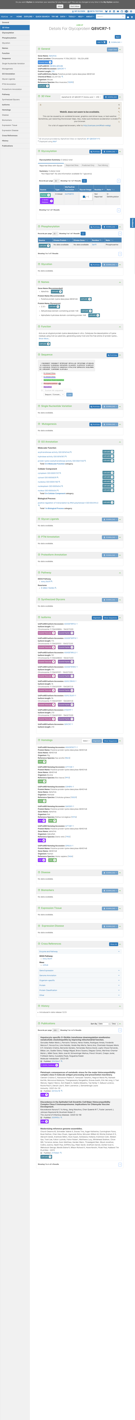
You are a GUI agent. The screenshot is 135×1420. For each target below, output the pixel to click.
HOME (19, 17)
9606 (70, 856)
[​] (56, 390)
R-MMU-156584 (47, 588)
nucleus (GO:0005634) (47, 491)
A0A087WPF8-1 (70, 638)
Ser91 (94, 245)
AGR (41, 821)
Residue (97, 190)
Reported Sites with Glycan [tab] (51, 166)
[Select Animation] (40, 104)
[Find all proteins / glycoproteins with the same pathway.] (51, 581)
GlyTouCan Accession (70, 188)
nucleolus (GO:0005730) (48, 482)
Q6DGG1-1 (69, 806)
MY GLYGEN (80, 11)
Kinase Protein (60, 240)
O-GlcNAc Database (47, 201)
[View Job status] (128, 17)
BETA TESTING (96, 11)
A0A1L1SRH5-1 (70, 681)
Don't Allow (75, 6)
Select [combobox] (85, 741)
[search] (123, 16)
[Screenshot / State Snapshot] (119, 108)
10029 (73, 797)
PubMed (45, 195)
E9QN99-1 (68, 710)
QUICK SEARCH (43, 17)
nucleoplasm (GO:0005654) (49, 486)
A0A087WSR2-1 (70, 667)
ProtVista (96, 152)
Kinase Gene (79, 240)
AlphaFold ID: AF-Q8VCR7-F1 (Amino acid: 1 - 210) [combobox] (80, 97)
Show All (113, 944)
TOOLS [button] (71, 17)
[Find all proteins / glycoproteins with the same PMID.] (61, 1061)
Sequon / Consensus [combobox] (54, 394)
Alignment (97, 618)
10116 (74, 817)
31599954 (55, 1117)
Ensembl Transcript (46, 633)
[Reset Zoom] (119, 104)
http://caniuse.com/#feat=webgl (96, 125)
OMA (42, 762)
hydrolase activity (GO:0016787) (51, 456)
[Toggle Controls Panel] (119, 111)
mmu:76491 (46, 582)
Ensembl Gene (45, 62)
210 (52, 71)
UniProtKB (43, 86)
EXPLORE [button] (28, 17)
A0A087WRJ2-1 (70, 653)
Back (118, 37)
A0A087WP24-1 (70, 624)
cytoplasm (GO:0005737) (48, 473)
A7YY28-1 (69, 767)
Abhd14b (52, 56)
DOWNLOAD (115, 42)
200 (55, 1030)
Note (109, 190)
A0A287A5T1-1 (71, 747)
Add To (100, 42)
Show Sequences (110, 618)
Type (57, 190)
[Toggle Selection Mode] (119, 121)
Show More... (44, 339)
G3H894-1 (69, 787)
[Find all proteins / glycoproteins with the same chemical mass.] (62, 77)
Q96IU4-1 (69, 846)
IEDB (44, 1095)
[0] (132, 17)
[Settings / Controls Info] (119, 118)
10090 (70, 82)
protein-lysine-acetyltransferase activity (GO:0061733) (61, 461)
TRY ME (54, 17)
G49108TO (69, 194)
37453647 (55, 1061)
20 (56, 181)
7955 (68, 837)
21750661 (55, 1153)
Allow (60, 6)
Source (43, 190)
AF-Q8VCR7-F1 (93, 139)
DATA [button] (62, 17)
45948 (45, 965)
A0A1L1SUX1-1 (70, 696)
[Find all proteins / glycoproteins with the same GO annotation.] (71, 452)
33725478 (55, 1091)
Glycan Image (86, 190)
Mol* (55, 141)
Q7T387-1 (69, 826)
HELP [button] (80, 17)
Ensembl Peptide (65, 633)
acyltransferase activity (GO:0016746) (54, 452)
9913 (67, 778)
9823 (67, 758)
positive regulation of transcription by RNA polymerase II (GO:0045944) (68, 503)
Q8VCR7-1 (61, 69)
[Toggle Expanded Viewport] (119, 115)
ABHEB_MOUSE (56, 66)
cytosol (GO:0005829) (47, 477)
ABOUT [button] (89, 17)
